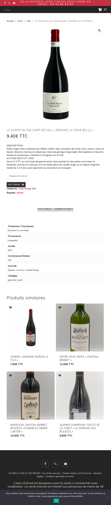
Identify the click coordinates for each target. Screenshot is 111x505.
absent (20, 193)
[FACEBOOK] (4, 3)
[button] (105, 9)
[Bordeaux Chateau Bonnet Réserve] (31, 396)
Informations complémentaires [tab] (55, 208)
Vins (29, 21)
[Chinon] (31, 328)
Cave (20, 21)
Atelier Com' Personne (81, 473)
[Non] (107, 497)
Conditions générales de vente (60, 476)
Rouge (28, 188)
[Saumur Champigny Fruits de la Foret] (80, 396)
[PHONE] (9, 3)
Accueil (10, 21)
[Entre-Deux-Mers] (80, 328)
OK (56, 501)
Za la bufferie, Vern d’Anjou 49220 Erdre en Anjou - (55, 2)
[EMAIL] (14, 3)
